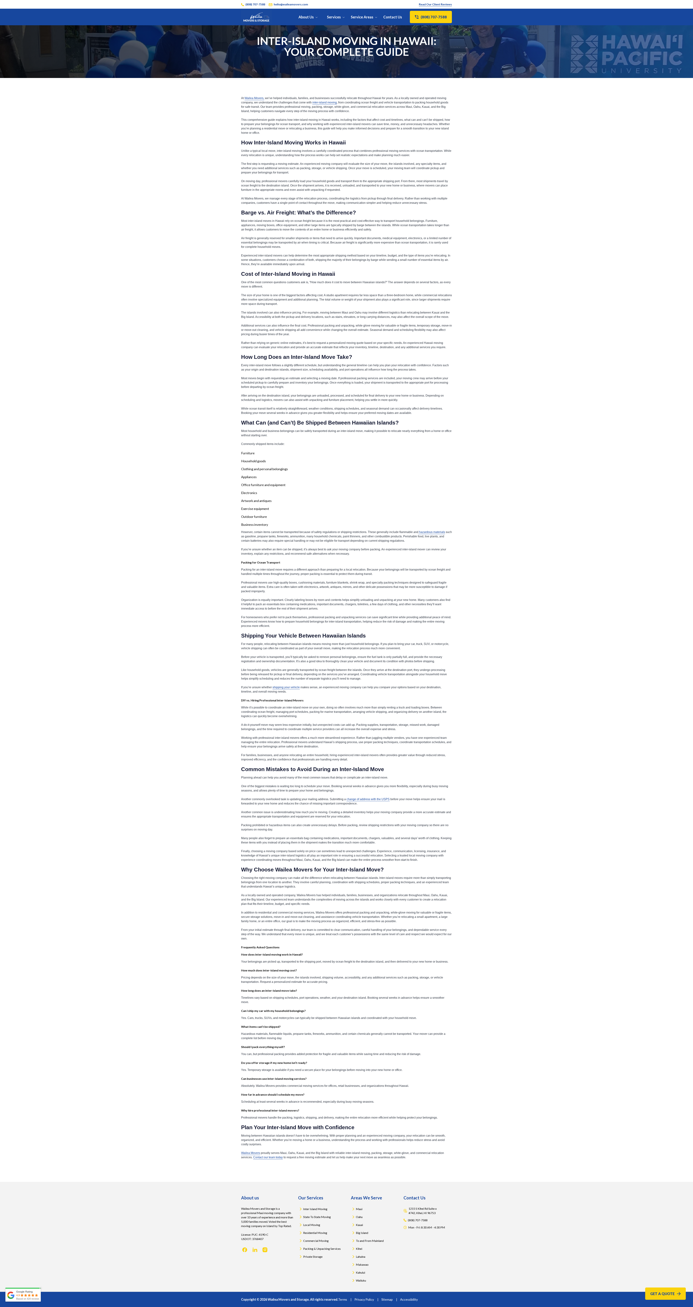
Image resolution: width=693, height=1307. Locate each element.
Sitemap (387, 1299)
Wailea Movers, (254, 98)
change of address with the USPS (368, 799)
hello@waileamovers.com (291, 4)
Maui (359, 1209)
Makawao (362, 1264)
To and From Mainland (370, 1240)
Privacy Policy (364, 1299)
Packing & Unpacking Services (322, 1248)
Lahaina (360, 1256)
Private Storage (312, 1256)
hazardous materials (431, 532)
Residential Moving (315, 1232)
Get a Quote (662, 1293)
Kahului (360, 1272)
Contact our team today (268, 1157)
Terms (343, 1299)
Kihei (359, 1248)
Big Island (362, 1232)
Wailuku (361, 1280)
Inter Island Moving (315, 1209)
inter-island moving (324, 102)
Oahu (359, 1217)
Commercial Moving (316, 1240)
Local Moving (311, 1224)
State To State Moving (317, 1217)
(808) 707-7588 (255, 4)
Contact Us (392, 17)
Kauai (359, 1224)
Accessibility (409, 1299)
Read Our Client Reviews (435, 4)
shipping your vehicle (286, 687)
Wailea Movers (250, 1152)
